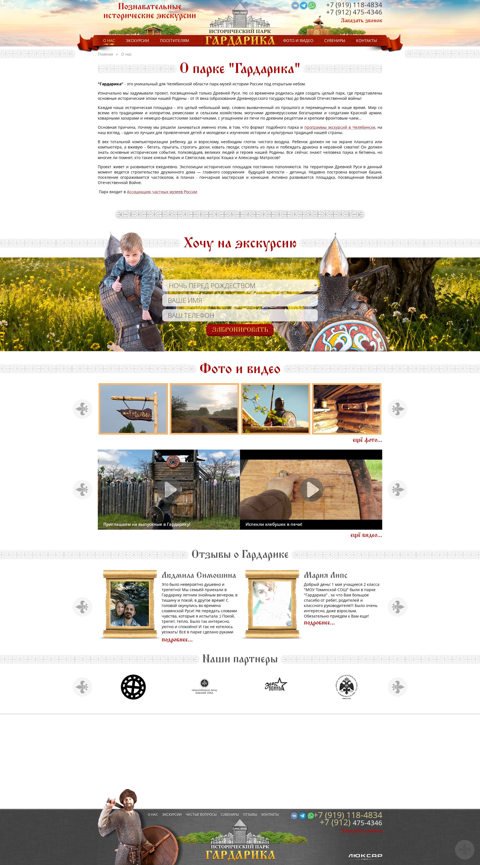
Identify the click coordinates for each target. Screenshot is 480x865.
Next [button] (397, 409)
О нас (109, 40)
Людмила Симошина (199, 575)
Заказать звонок (361, 20)
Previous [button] (83, 409)
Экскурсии (137, 40)
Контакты (366, 40)
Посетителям (174, 40)
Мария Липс (326, 575)
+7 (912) (339, 11)
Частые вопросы (201, 814)
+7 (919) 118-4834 (354, 4)
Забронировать (240, 330)
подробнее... (177, 640)
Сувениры (334, 40)
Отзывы (250, 814)
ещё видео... (366, 535)
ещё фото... (367, 440)
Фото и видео (298, 40)
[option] (133, 409)
